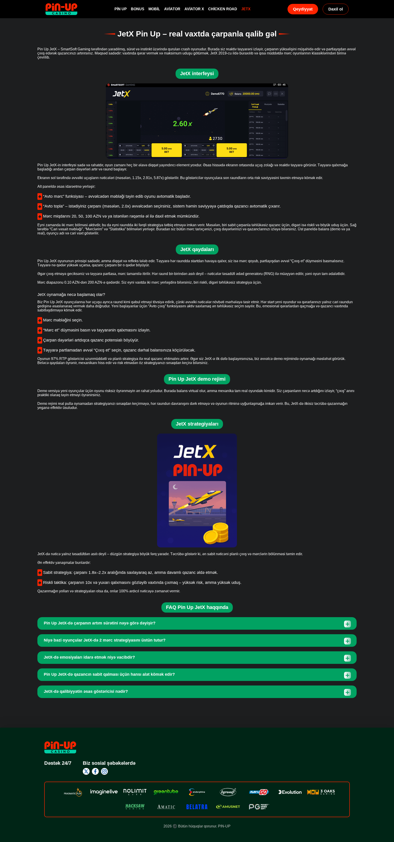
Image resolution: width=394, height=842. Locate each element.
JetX (246, 9)
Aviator (172, 9)
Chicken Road (222, 9)
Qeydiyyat (303, 9)
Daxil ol (335, 9)
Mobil (154, 9)
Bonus (137, 9)
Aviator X (194, 9)
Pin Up (120, 9)
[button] (386, 815)
